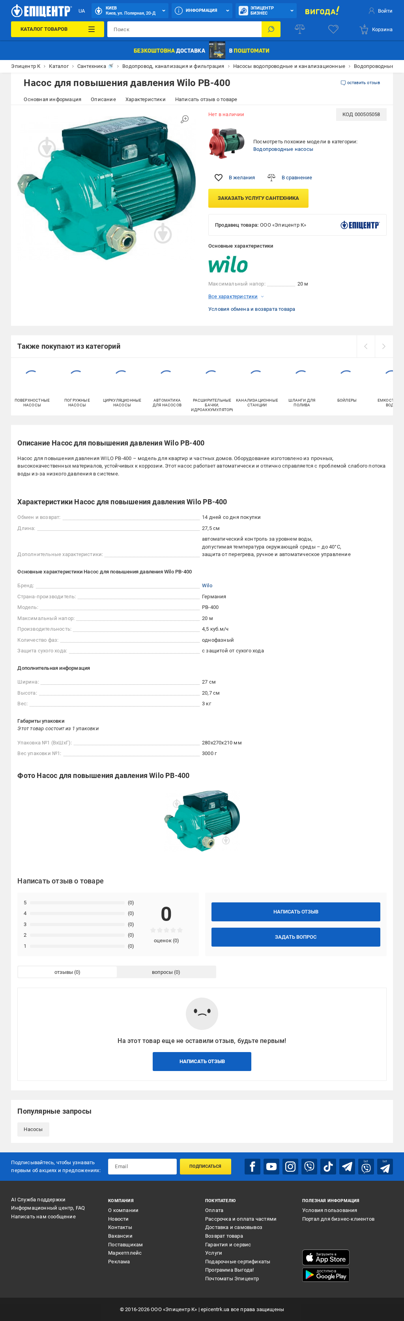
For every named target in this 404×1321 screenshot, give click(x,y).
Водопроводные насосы (283, 149)
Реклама (119, 1262)
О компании (123, 1210)
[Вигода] (322, 10)
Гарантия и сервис (228, 1245)
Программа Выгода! (229, 1270)
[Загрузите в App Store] (326, 1257)
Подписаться (205, 1166)
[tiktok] (328, 1166)
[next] (384, 346)
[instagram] (290, 1166)
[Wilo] (228, 265)
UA (82, 11)
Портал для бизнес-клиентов (338, 1219)
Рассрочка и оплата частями (241, 1219)
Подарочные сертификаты (237, 1262)
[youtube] (271, 1166)
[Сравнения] (300, 29)
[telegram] (347, 1166)
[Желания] (333, 29)
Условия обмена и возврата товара (251, 309)
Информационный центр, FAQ (48, 1208)
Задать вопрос (295, 937)
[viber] (309, 1166)
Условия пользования (329, 1210)
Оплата (214, 1210)
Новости (118, 1219)
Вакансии (120, 1236)
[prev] (366, 346)
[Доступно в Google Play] (326, 1275)
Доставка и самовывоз (233, 1227)
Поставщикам (125, 1245)
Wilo (207, 585)
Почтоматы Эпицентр (232, 1279)
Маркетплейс (125, 1253)
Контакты (120, 1227)
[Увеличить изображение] (185, 119)
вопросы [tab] (162, 972)
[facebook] (252, 1166)
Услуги (213, 1253)
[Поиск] (271, 29)
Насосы (33, 1129)
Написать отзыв (295, 912)
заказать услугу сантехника (258, 198)
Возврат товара (224, 1236)
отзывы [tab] (63, 972)
